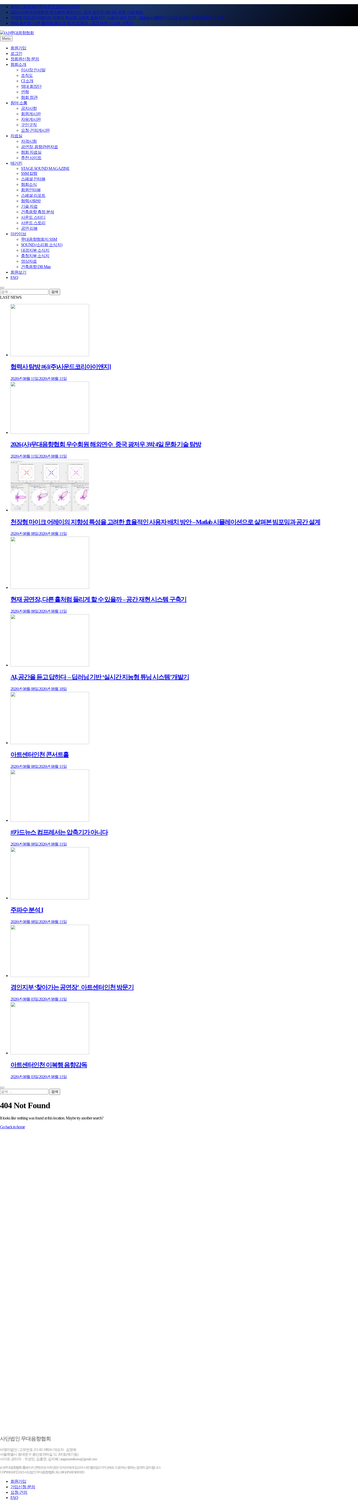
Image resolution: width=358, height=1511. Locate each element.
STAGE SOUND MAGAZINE (45, 168)
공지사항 (29, 108)
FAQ (14, 277)
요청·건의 (18, 1492)
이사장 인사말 (33, 70)
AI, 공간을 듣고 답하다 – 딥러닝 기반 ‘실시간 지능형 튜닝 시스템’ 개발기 (99, 677)
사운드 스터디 (33, 217)
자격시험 (29, 141)
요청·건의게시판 (35, 130)
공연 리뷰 (29, 228)
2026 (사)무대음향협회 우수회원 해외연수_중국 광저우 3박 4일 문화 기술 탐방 (76, 12)
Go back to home (12, 1127)
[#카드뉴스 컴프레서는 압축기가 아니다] (49, 820)
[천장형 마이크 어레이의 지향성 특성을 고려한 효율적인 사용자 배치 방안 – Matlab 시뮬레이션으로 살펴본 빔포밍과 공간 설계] (49, 510)
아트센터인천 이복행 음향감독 (48, 1064)
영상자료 (29, 261)
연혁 (25, 92)
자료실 (16, 136)
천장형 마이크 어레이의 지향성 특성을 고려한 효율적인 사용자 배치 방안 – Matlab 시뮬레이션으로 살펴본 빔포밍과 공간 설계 (117, 17)
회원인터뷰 (31, 190)
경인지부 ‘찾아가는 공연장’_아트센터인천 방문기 (72, 987)
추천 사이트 (31, 158)
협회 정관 (29, 97)
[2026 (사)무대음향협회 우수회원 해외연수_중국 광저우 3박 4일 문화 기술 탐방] (49, 432)
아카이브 (18, 234)
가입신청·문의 (22, 1487)
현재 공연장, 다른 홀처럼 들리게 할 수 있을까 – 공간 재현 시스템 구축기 (71, 23)
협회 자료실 (31, 152)
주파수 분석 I (26, 909)
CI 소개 (27, 81)
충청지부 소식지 (35, 256)
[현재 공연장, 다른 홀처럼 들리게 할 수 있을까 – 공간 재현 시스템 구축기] (49, 587)
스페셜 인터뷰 (33, 179)
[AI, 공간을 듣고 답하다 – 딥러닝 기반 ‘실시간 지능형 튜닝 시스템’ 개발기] (49, 665)
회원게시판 (31, 114)
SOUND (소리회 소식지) (41, 245)
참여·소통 (18, 103)
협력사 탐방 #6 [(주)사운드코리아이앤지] (45, 6)
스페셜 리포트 (33, 195)
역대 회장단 (31, 86)
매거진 (16, 163)
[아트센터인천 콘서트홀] (49, 742)
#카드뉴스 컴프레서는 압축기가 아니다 (59, 832)
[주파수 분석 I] (49, 898)
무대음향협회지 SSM (39, 239)
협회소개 (18, 64)
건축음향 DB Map (36, 267)
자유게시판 (31, 119)
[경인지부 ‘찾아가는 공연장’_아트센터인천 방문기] (49, 975)
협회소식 (29, 184)
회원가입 (18, 48)
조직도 (27, 75)
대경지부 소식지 (35, 250)
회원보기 (18, 272)
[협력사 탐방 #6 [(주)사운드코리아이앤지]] (49, 355)
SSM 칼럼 (29, 173)
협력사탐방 (31, 201)
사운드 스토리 (33, 223)
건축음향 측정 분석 (37, 212)
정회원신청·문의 (24, 59)
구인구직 (29, 125)
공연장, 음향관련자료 (39, 147)
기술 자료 (29, 206)
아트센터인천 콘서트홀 (39, 754)
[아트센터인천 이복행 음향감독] (49, 1053)
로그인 (16, 53)
